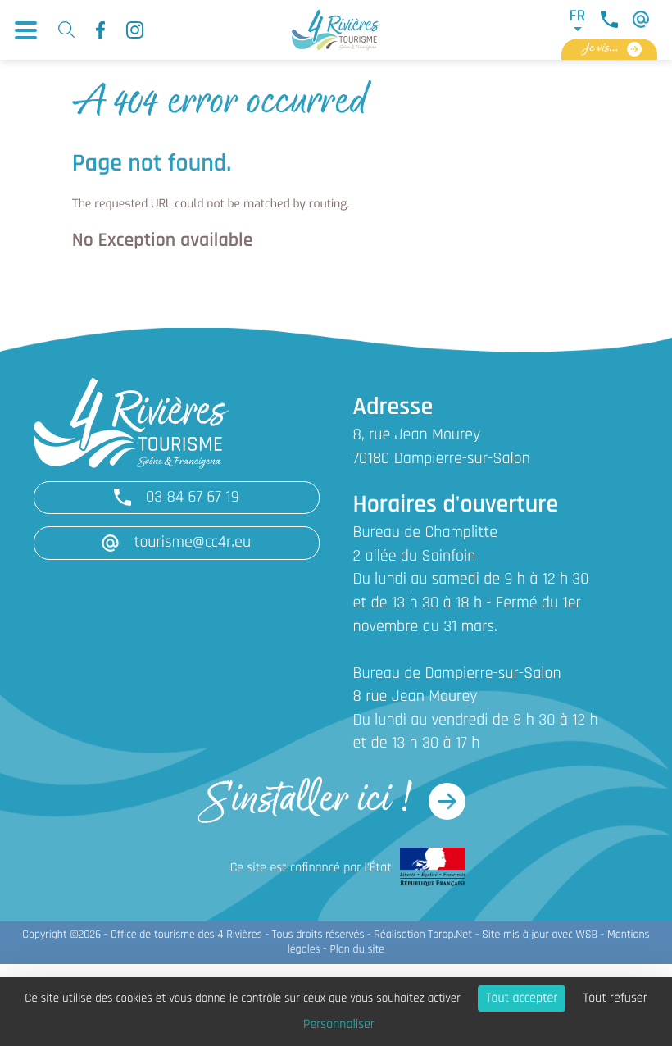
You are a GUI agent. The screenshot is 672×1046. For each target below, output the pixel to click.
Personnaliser (339, 1024)
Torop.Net (450, 935)
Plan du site (356, 950)
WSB (587, 935)
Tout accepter (522, 998)
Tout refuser (615, 998)
